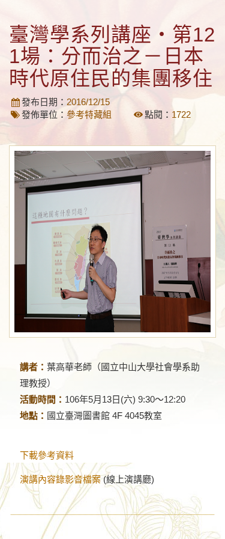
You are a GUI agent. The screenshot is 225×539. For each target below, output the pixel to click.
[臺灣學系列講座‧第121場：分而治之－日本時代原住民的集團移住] (112, 241)
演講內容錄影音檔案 (60, 479)
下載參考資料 (47, 455)
